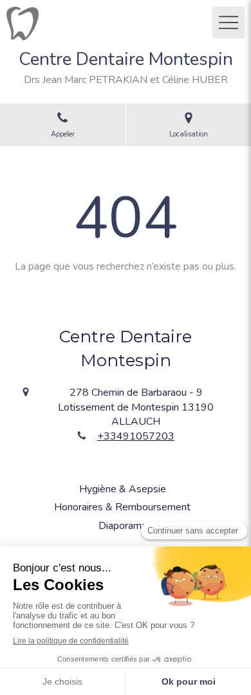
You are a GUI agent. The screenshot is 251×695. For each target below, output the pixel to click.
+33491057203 (135, 436)
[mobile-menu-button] (228, 22)
